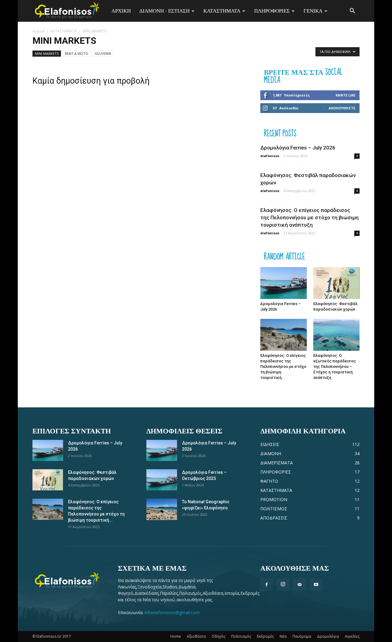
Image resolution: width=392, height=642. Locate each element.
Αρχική (38, 31)
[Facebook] (266, 585)
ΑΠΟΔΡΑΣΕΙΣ (273, 518)
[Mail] (299, 585)
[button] (352, 11)
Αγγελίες (352, 636)
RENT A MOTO (76, 53)
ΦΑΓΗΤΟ (269, 481)
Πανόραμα (301, 636)
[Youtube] (316, 585)
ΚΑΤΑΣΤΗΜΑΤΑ (221, 11)
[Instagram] (283, 585)
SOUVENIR (103, 53)
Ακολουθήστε (342, 108)
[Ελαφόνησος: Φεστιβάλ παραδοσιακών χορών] (336, 283)
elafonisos (269, 155)
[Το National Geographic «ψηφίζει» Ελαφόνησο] (161, 509)
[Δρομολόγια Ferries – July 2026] (283, 283)
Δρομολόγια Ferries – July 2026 (297, 148)
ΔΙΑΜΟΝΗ (270, 453)
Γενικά (312, 11)
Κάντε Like (345, 95)
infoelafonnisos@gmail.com (172, 612)
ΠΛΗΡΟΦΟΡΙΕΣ (272, 11)
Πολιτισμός (241, 636)
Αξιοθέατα (196, 636)
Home (175, 636)
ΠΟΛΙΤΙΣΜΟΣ (273, 509)
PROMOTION (273, 499)
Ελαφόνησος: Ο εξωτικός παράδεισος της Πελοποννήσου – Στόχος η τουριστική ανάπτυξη (334, 366)
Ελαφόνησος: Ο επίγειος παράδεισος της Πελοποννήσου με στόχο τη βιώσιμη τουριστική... (283, 366)
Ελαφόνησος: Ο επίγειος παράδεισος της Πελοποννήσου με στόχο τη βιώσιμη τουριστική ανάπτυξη (309, 217)
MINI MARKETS (46, 53)
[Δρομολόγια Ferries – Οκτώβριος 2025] (161, 479)
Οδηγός (218, 636)
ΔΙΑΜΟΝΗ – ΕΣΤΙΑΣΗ (164, 11)
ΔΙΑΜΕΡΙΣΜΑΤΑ (276, 463)
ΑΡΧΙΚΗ (121, 11)
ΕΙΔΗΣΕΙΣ (269, 444)
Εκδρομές (265, 636)
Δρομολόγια (328, 636)
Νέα (283, 636)
